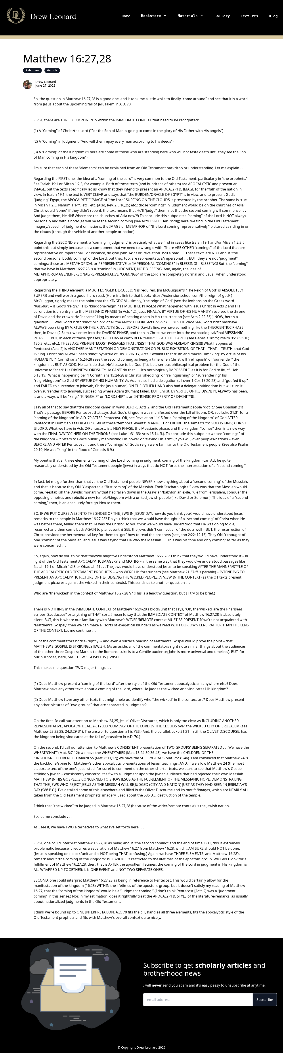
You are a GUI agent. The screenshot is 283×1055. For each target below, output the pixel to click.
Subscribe (264, 999)
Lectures (249, 16)
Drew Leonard (53, 16)
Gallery (222, 16)
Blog (273, 16)
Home (126, 16)
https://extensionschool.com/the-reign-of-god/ (191, 295)
